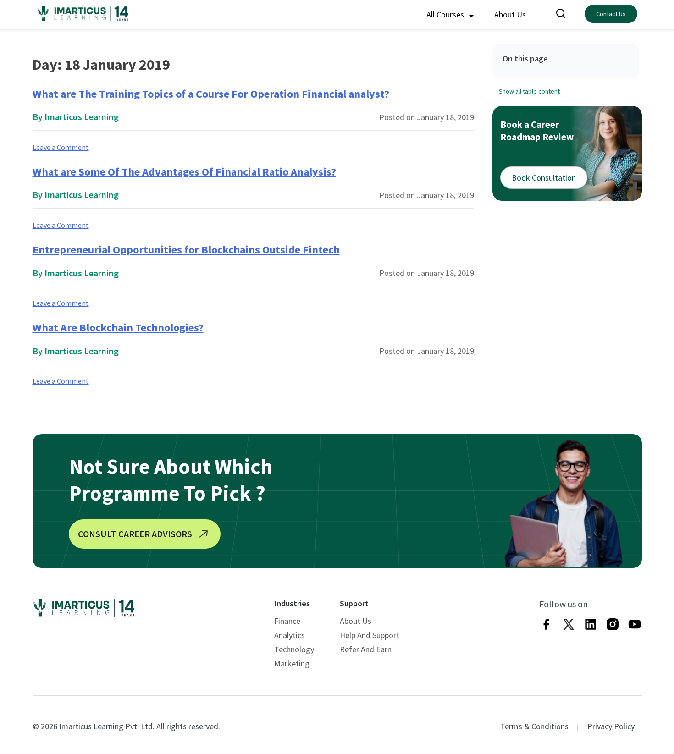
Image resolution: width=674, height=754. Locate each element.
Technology (294, 649)
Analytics (289, 635)
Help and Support (369, 635)
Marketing (291, 663)
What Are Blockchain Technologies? (118, 327)
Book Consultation (544, 177)
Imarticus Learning (81, 116)
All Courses (446, 14)
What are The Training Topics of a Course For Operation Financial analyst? (211, 94)
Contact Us (611, 14)
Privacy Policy (611, 726)
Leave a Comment (61, 147)
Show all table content (529, 91)
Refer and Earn (366, 649)
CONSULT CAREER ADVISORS (135, 533)
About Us (510, 14)
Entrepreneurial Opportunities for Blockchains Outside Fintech (186, 249)
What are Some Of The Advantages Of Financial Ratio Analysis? (184, 172)
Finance (287, 621)
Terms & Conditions (534, 726)
